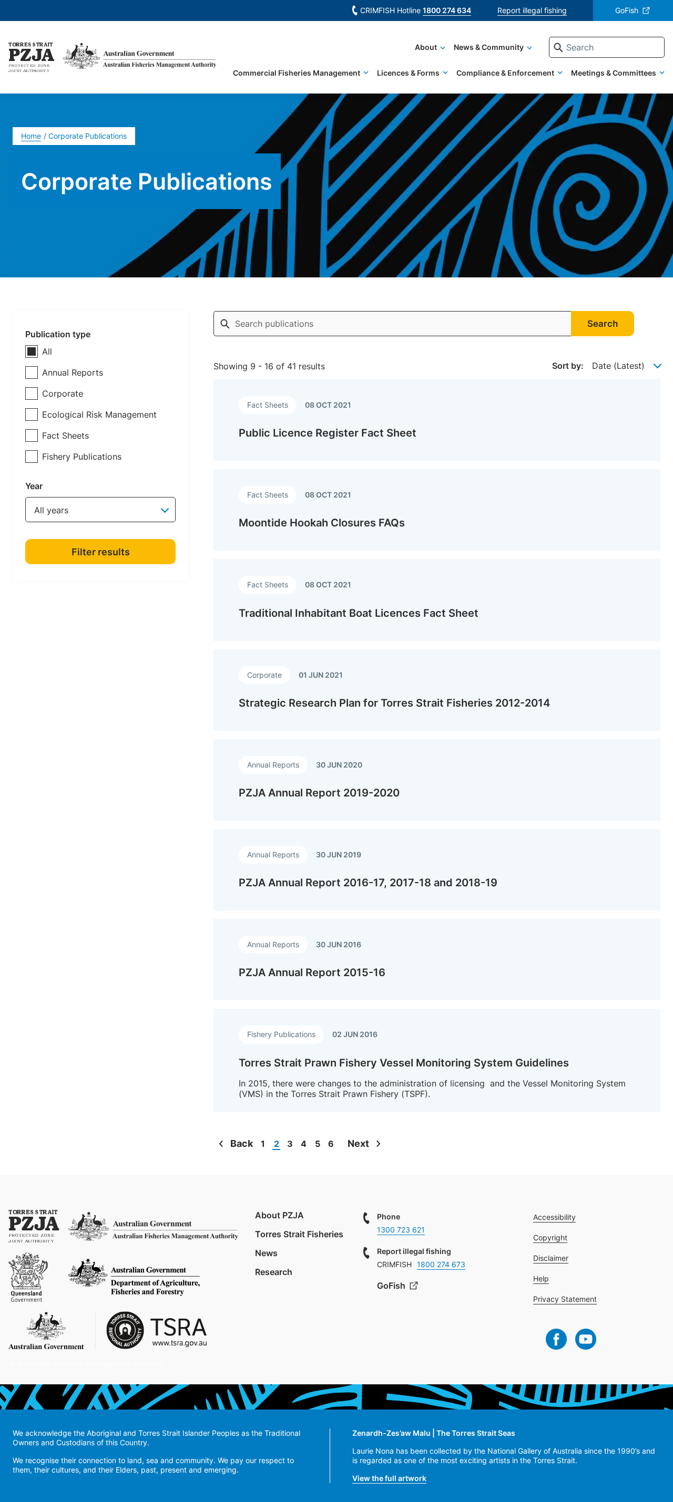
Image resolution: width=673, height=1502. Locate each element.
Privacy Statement (565, 1298)
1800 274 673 (441, 1264)
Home (31, 135)
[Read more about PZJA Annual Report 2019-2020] (436, 780)
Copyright (550, 1237)
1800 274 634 (447, 10)
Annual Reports (72, 372)
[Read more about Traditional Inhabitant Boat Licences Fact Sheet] (436, 599)
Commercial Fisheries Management (296, 72)
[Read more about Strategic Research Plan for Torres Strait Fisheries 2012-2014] (436, 690)
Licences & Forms (408, 72)
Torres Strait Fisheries (299, 1234)
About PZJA (279, 1215)
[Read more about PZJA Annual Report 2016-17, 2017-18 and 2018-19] (436, 869)
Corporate (62, 393)
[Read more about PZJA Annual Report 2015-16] (436, 959)
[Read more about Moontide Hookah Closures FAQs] (436, 510)
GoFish (626, 10)
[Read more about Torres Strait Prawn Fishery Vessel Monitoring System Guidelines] (436, 1060)
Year (34, 486)
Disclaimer (550, 1258)
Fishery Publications (81, 456)
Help (541, 1278)
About (426, 47)
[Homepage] (31, 59)
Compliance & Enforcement (505, 72)
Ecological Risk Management (99, 414)
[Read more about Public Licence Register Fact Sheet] (436, 420)
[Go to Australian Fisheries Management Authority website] (139, 59)
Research (273, 1272)
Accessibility (554, 1217)
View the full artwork (389, 1478)
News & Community (489, 47)
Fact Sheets (65, 435)
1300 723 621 (401, 1229)
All (47, 351)
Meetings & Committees (613, 72)
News (266, 1253)
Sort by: (568, 365)
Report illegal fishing (532, 10)
